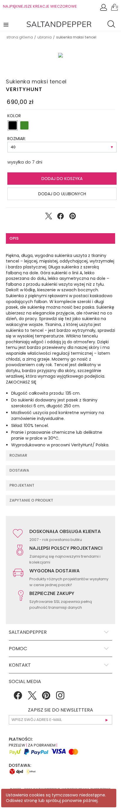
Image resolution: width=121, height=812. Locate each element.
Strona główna (19, 37)
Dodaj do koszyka (62, 178)
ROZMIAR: (16, 139)
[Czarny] (13, 125)
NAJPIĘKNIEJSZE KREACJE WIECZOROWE (40, 6)
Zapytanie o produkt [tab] (31, 500)
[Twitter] (32, 697)
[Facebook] (18, 697)
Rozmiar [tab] (18, 455)
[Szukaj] (112, 25)
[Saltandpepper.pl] (59, 24)
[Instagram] (60, 697)
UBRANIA (44, 37)
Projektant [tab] (21, 485)
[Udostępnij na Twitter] (48, 217)
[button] (6, 24)
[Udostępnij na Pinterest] (72, 217)
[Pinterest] (46, 697)
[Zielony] (24, 125)
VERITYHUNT (24, 89)
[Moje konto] (104, 8)
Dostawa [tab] (19, 470)
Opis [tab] (14, 238)
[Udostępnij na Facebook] (60, 217)
